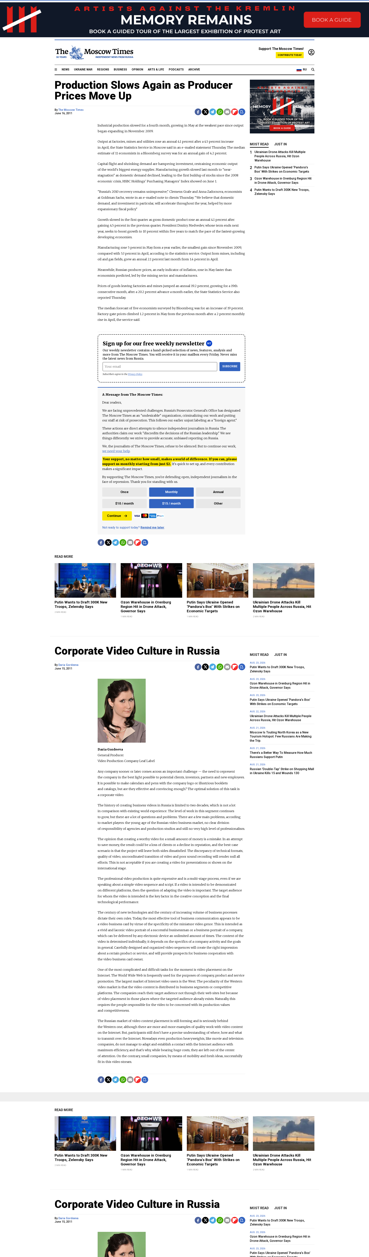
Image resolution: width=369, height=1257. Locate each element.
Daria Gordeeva (68, 665)
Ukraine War (83, 69)
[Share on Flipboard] (234, 111)
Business (120, 69)
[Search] (312, 69)
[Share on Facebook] (198, 111)
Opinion (137, 69)
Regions (103, 69)
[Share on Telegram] (212, 111)
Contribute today (290, 55)
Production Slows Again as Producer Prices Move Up (144, 90)
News (65, 69)
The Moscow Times (71, 110)
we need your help (116, 451)
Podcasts (176, 69)
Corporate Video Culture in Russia (137, 651)
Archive (194, 69)
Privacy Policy (135, 374)
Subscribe (230, 366)
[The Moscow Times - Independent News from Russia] (94, 52)
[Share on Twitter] (205, 111)
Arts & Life (156, 69)
